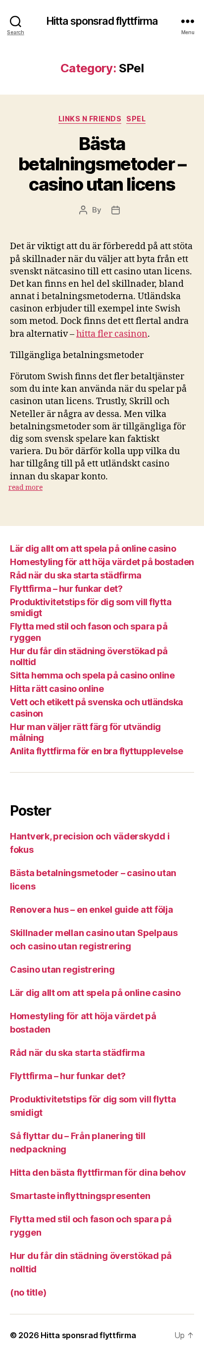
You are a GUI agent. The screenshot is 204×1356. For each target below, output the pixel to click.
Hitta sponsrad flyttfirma (102, 21)
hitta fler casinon (112, 334)
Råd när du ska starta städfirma (76, 575)
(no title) (28, 1292)
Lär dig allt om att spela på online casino (93, 548)
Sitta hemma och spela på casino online (92, 675)
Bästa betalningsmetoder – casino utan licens (102, 164)
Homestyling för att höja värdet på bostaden (102, 562)
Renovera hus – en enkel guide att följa (92, 909)
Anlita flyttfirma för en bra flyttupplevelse (96, 751)
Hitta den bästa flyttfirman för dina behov (98, 1172)
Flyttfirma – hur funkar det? (66, 588)
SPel (136, 118)
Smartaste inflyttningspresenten (80, 1196)
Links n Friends (90, 118)
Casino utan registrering (62, 969)
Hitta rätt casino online (56, 688)
